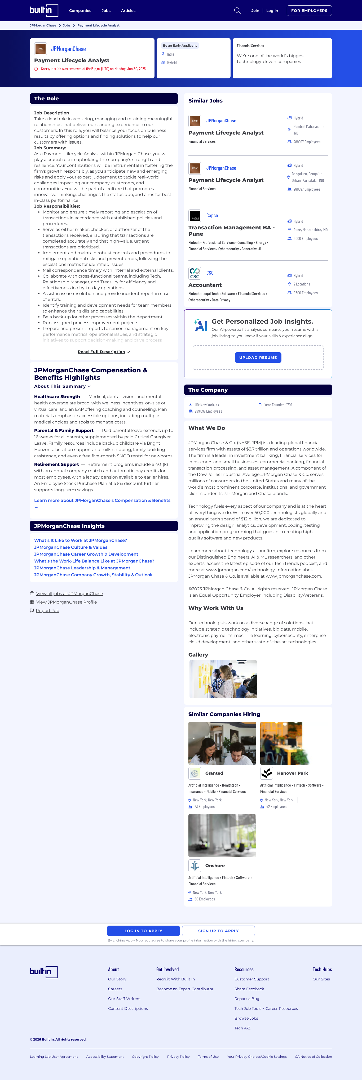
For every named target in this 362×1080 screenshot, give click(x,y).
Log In (272, 10)
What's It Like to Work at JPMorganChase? (80, 540)
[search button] (237, 10)
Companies (80, 10)
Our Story (117, 979)
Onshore (215, 865)
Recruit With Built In (175, 979)
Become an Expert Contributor (185, 989)
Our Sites (321, 979)
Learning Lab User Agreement (54, 1057)
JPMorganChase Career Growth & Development (86, 554)
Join (255, 10)
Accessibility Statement (105, 1057)
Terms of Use (208, 1057)
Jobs (106, 10)
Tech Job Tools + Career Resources (266, 1008)
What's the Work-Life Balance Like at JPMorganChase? (94, 561)
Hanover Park (292, 773)
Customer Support (252, 979)
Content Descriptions (128, 1008)
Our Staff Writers (124, 998)
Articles (128, 10)
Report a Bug (247, 998)
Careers (115, 989)
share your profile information (189, 940)
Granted (214, 773)
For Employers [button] (309, 10)
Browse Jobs (246, 1018)
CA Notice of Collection (313, 1057)
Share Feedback (249, 989)
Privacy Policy (178, 1057)
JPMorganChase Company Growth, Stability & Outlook (93, 574)
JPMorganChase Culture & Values (70, 547)
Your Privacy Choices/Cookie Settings (257, 1057)
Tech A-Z (242, 1028)
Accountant (205, 285)
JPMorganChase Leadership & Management (82, 567)
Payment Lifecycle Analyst (226, 133)
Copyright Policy (145, 1057)
